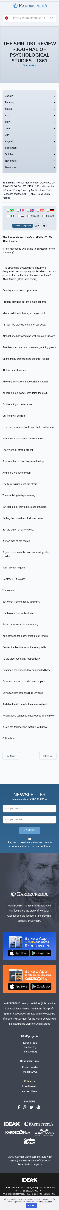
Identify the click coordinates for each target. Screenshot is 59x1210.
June (7, 128)
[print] (44, 225)
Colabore (29, 1081)
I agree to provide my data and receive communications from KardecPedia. (30, 844)
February (10, 102)
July (7, 134)
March (8, 108)
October (9, 154)
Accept (31, 1205)
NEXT (46, 755)
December (11, 167)
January (9, 95)
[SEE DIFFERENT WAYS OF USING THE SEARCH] (6, 18)
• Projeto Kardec (29, 1067)
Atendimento (29, 1086)
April (7, 115)
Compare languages (22, 226)
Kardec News (29, 1091)
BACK (12, 755)
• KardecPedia (29, 1042)
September (11, 147)
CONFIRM (29, 830)
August (9, 141)
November (11, 160)
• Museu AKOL (29, 1071)
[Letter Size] (37, 225)
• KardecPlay (29, 1047)
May (7, 121)
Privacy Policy (46, 1202)
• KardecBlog (29, 1051)
